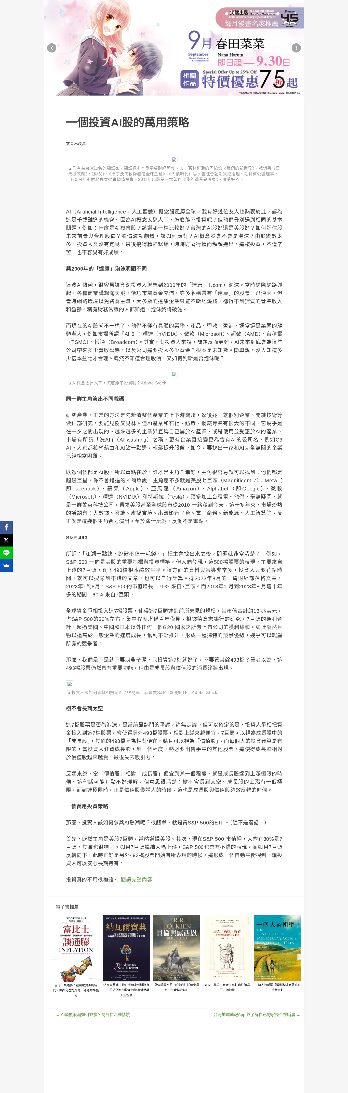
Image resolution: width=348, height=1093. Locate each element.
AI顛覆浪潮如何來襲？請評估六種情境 (93, 1014)
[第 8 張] (184, 91)
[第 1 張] (156, 91)
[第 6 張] (176, 91)
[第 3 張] (164, 91)
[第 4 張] (168, 91)
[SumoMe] (6, 565)
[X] (6, 540)
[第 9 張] (188, 91)
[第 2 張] (160, 91)
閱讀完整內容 (137, 880)
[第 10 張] (192, 91)
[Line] (6, 552)
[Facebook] (6, 527)
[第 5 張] (172, 91)
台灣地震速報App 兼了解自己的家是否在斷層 (256, 1014)
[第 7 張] (180, 91)
